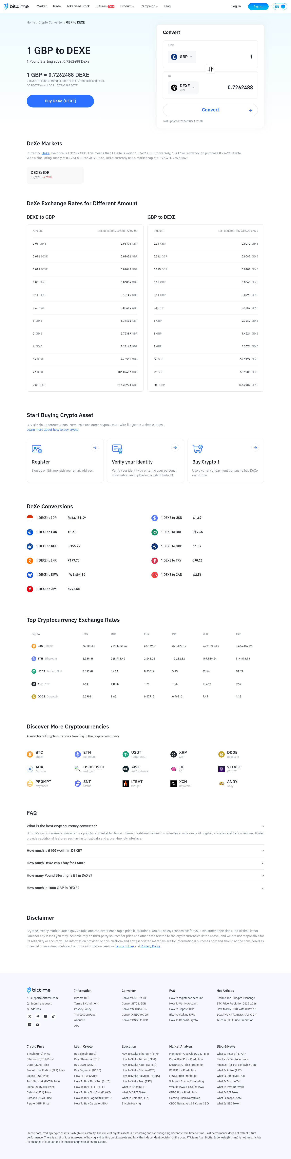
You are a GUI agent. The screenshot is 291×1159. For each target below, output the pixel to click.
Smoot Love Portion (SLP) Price (46, 1070)
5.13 (175, 671)
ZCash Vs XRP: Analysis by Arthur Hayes (241, 1014)
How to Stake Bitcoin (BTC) (138, 1070)
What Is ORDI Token (134, 1092)
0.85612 (149, 671)
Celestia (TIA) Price (39, 1092)
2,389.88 (88, 658)
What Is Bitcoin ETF (134, 1087)
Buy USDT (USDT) (85, 1065)
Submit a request (41, 1003)
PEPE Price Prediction (182, 1070)
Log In (236, 6)
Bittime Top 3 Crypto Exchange (236, 998)
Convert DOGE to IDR (135, 1020)
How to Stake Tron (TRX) (137, 1081)
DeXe (45, 153)
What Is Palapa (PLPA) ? (231, 1054)
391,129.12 (179, 646)
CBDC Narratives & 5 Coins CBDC (189, 1103)
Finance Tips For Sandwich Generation (241, 1065)
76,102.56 (89, 646)
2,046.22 (149, 658)
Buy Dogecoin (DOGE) (87, 1070)
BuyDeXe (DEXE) (60, 101)
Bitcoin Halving (131, 1103)
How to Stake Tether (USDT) (139, 1059)
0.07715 (149, 696)
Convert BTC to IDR (134, 1003)
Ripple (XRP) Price (38, 1103)
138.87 (115, 684)
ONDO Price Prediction (183, 1092)
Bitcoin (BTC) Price (38, 1054)
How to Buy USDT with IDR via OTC (238, 1009)
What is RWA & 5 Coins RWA (186, 1087)
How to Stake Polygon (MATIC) (141, 1076)
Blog (167, 6)
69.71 (239, 684)
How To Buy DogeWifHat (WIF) (93, 1098)
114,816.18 (243, 658)
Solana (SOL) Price (38, 1076)
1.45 (85, 684)
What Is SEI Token (228, 1092)
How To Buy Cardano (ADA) (91, 1103)
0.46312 (177, 696)
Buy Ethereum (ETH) (87, 1059)
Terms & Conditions (86, 1003)
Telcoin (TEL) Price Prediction (235, 1020)
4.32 (238, 696)
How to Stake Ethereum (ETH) (140, 1054)
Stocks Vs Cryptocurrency (233, 1059)
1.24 (147, 684)
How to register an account (186, 998)
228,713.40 (118, 658)
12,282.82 (178, 658)
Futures (105, 6)
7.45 (175, 684)
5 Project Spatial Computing (186, 1081)
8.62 (113, 696)
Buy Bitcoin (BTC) (85, 1054)
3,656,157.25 (244, 646)
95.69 (114, 671)
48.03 (239, 671)
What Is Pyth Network (230, 1087)
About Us (80, 1020)
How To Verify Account (183, 1003)
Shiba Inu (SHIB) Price (41, 1087)
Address (35, 1009)
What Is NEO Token (228, 1103)
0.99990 (88, 671)
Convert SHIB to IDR (134, 1009)
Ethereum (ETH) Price (40, 1059)
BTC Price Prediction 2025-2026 (237, 1003)
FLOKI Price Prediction (183, 1076)
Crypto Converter (50, 22)
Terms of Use (124, 946)
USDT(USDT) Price (38, 1065)
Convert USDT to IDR (134, 998)
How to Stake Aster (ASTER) (139, 1065)
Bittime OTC (81, 998)
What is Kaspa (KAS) (229, 1098)
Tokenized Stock (78, 6)
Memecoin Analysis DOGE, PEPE (189, 1054)
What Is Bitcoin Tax (229, 1081)
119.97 (207, 684)
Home (31, 22)
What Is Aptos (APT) (229, 1070)
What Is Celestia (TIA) (135, 1098)
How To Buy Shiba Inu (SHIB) (92, 1081)
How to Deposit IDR (181, 1009)
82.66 (206, 671)
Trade (57, 6)
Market (42, 6)
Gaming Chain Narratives (184, 1098)
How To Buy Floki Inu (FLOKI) (92, 1092)
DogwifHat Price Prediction (186, 1059)
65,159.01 (150, 646)
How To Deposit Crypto (183, 1020)
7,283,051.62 (119, 646)
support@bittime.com (44, 998)
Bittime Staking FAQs (182, 1014)
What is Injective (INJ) (231, 1076)
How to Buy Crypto (85, 1076)
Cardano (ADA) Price (39, 1098)
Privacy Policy (150, 946)
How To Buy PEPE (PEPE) (89, 1087)
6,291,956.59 (211, 646)
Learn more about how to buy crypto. (53, 430)
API (76, 1025)
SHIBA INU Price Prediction (186, 1065)
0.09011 (88, 696)
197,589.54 (210, 658)
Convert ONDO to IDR (135, 1014)
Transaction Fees (84, 1014)
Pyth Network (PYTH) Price (43, 1081)
